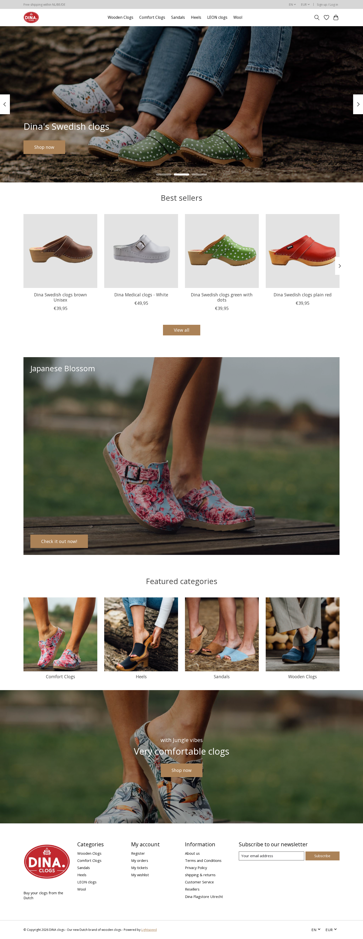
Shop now (44, 147)
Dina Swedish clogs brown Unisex (60, 297)
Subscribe (322, 855)
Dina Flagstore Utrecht (204, 896)
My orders (139, 860)
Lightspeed (149, 930)
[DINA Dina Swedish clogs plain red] (303, 251)
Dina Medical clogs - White (141, 294)
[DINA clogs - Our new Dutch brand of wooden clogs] (31, 17)
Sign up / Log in (327, 4)
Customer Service (199, 881)
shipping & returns (200, 874)
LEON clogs (217, 17)
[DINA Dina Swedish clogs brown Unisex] (60, 251)
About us (192, 853)
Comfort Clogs (152, 17)
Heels (196, 17)
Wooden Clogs (120, 17)
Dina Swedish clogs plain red (303, 294)
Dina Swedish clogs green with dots (222, 297)
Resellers (192, 889)
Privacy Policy (196, 867)
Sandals (178, 17)
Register (138, 853)
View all (181, 330)
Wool (237, 17)
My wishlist (140, 874)
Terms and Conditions (203, 860)
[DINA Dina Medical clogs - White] (141, 251)
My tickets (139, 867)
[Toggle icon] (317, 17)
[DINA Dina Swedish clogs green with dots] (222, 251)
